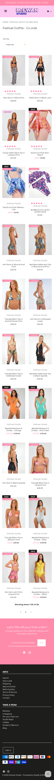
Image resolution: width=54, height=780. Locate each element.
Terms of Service (10, 692)
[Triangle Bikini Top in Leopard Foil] (40, 458)
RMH (44, 775)
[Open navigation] (5, 11)
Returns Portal (9, 687)
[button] (10, 91)
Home (5, 22)
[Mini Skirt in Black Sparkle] (13, 458)
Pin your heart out (11, 717)
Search (6, 678)
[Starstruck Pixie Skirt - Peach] (40, 125)
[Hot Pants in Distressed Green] (40, 294)
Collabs (6, 722)
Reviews (6, 711)
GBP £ (8, 750)
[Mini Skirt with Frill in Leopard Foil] (13, 567)
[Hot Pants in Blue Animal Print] (13, 239)
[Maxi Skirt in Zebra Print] (13, 70)
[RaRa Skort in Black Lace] (40, 70)
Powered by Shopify (31, 775)
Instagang (7, 714)
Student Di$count (11, 725)
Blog (5, 728)
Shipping (7, 684)
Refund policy (9, 689)
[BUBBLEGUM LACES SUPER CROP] (40, 182)
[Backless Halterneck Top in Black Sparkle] (40, 348)
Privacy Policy (9, 695)
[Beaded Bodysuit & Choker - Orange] (13, 403)
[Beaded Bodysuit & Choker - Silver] (40, 512)
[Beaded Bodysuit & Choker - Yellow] (40, 567)
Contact (6, 698)
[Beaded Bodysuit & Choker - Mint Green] (40, 403)
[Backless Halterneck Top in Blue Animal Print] (40, 239)
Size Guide (7, 681)
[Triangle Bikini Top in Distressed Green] (13, 348)
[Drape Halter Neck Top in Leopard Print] (13, 125)
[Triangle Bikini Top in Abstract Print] (13, 512)
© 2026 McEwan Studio (11, 775)
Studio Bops (8, 719)
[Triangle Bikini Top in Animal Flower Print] (13, 294)
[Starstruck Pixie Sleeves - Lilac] (13, 182)
